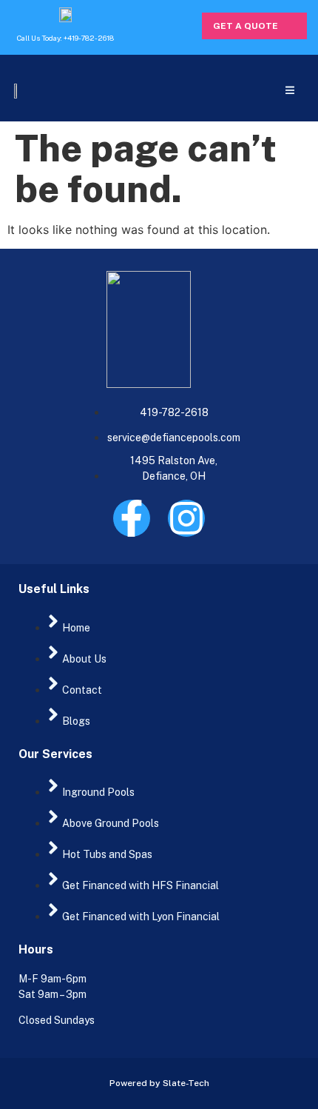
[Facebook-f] (131, 518)
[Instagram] (186, 518)
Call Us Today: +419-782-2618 (65, 37)
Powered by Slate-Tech (159, 1083)
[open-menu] (289, 90)
